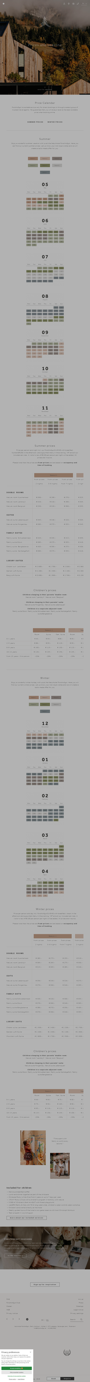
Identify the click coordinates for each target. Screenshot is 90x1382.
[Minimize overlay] (30, 1352)
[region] (16, 1359)
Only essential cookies (16, 1372)
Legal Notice (21, 1379)
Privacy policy (12, 1379)
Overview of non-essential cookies (17, 1376)
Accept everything (15, 1368)
